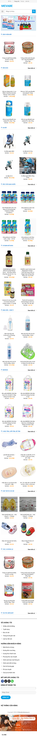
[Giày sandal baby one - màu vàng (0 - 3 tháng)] (9, 504)
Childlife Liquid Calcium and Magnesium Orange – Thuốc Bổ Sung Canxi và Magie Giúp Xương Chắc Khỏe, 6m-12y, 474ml (27, 272)
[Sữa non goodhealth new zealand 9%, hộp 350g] (27, 108)
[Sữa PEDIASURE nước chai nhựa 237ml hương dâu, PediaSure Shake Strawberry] (9, 197)
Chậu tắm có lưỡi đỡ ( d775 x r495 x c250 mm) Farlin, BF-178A (28, 456)
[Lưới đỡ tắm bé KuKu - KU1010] (9, 444)
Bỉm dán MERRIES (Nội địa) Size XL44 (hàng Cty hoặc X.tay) (28, 395)
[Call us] (10, 1)
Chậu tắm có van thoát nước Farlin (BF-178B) (9, 483)
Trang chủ (16, 1)
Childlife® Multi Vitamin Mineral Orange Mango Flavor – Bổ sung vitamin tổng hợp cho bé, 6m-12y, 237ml (9, 272)
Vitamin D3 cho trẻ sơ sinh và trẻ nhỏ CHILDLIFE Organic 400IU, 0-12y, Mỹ (9, 301)
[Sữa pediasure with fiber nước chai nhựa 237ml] (27, 226)
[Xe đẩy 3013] (9, 165)
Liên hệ (27, 1)
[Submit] (34, 11)
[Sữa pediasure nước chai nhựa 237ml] (27, 197)
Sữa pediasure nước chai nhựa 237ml (27, 208)
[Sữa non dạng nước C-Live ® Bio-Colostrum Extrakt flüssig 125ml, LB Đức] (9, 81)
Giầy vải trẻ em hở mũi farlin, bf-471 (9, 541)
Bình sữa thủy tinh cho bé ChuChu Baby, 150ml (27, 334)
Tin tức (22, 1)
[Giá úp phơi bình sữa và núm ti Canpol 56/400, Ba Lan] (27, 351)
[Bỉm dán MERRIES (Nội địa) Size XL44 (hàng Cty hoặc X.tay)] (27, 383)
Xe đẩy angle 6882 (9, 151)
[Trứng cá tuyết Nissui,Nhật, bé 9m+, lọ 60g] (9, 47)
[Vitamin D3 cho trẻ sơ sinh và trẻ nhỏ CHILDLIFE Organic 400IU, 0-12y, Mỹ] (9, 289)
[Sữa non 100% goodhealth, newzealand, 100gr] (27, 81)
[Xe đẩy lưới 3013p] (27, 140)
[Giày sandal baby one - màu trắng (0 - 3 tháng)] (27, 504)
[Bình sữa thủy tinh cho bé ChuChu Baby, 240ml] (9, 351)
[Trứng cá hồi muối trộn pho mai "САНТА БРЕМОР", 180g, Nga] (27, 47)
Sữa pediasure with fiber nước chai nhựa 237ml (27, 238)
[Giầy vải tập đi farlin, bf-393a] (27, 530)
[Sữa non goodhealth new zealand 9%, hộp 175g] (9, 108)
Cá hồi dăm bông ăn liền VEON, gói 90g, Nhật (27, 601)
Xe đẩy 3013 (9, 176)
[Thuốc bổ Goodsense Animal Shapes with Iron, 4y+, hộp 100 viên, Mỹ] (27, 289)
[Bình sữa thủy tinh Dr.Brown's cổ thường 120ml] (9, 323)
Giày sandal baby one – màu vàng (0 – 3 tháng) (9, 515)
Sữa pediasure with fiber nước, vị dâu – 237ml (9, 238)
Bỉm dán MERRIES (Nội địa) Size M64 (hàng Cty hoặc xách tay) (9, 423)
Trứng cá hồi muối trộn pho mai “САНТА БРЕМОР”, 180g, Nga (28, 59)
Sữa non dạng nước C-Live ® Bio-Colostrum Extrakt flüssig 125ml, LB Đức (9, 93)
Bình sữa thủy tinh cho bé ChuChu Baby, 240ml (9, 362)
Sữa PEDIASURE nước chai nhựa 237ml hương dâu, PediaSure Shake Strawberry (9, 210)
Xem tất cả (31, 68)
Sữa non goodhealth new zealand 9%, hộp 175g (9, 120)
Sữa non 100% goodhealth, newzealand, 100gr (28, 92)
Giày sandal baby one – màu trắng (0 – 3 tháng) (27, 515)
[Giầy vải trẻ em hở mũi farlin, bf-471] (9, 530)
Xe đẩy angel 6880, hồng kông (27, 176)
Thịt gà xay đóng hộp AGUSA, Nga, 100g (9, 601)
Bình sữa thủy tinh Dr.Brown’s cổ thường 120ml (9, 335)
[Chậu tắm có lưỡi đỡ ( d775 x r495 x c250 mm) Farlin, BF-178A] (27, 444)
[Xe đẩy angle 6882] (9, 140)
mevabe (7, 5)
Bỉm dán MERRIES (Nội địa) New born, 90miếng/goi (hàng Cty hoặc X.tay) (28, 423)
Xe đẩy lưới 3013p (28, 151)
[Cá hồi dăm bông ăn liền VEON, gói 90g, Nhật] (27, 590)
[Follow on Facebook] (2, 681)
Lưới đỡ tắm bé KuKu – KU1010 (9, 455)
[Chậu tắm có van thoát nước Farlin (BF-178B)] (9, 472)
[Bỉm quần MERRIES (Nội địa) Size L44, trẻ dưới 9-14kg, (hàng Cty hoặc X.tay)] (9, 383)
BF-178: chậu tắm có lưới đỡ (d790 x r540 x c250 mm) (27, 483)
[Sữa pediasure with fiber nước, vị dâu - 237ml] (9, 226)
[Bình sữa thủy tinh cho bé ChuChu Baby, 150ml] (27, 323)
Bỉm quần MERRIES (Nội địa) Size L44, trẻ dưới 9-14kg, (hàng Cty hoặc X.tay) (9, 395)
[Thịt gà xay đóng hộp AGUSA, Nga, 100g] (9, 590)
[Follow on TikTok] (5, 681)
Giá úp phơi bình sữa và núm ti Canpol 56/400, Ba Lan (27, 362)
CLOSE (4, 735)
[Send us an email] (8, 1)
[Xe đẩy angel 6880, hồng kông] (27, 165)
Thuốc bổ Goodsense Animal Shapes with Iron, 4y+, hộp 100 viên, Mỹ (27, 301)
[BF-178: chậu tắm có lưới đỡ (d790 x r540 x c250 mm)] (27, 472)
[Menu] (2, 11)
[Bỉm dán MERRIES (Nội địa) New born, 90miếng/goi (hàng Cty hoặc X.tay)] (27, 411)
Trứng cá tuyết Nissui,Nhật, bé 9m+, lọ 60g (9, 58)
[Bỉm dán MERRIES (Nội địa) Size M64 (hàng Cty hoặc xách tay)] (9, 411)
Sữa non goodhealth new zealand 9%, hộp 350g (27, 120)
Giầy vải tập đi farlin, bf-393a (28, 541)
